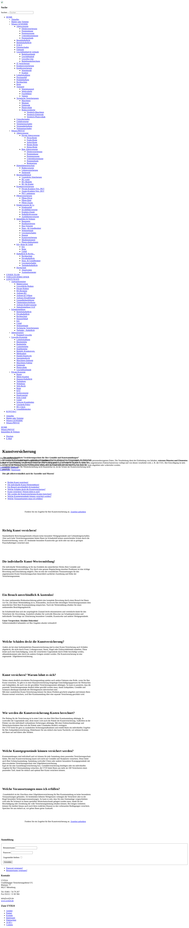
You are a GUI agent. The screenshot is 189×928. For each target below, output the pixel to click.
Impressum (15, 470)
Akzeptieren (5, 467)
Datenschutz (5, 470)
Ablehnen (14, 467)
